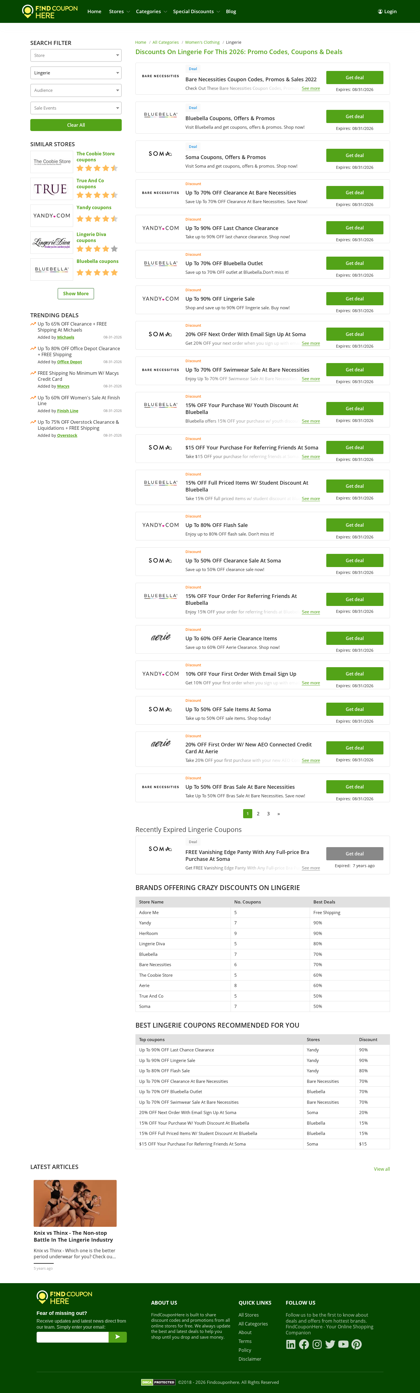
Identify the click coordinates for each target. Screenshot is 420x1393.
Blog (231, 11)
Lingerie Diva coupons (91, 237)
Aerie (144, 985)
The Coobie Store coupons (96, 157)
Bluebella (148, 954)
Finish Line (67, 410)
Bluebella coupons (98, 261)
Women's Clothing (202, 42)
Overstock (67, 435)
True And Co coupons (90, 184)
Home (94, 11)
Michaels (65, 337)
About (245, 1332)
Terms (245, 1341)
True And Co (151, 996)
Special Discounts (193, 11)
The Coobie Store (156, 975)
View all (382, 1169)
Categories (148, 11)
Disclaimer (250, 1359)
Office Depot (69, 361)
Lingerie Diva (152, 943)
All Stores (249, 1315)
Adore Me (149, 912)
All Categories (166, 42)
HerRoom (148, 933)
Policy (245, 1350)
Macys (63, 386)
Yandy (145, 923)
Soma (144, 1006)
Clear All (76, 125)
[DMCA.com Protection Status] (158, 1382)
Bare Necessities (155, 964)
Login (390, 11)
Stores (116, 11)
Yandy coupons (94, 208)
